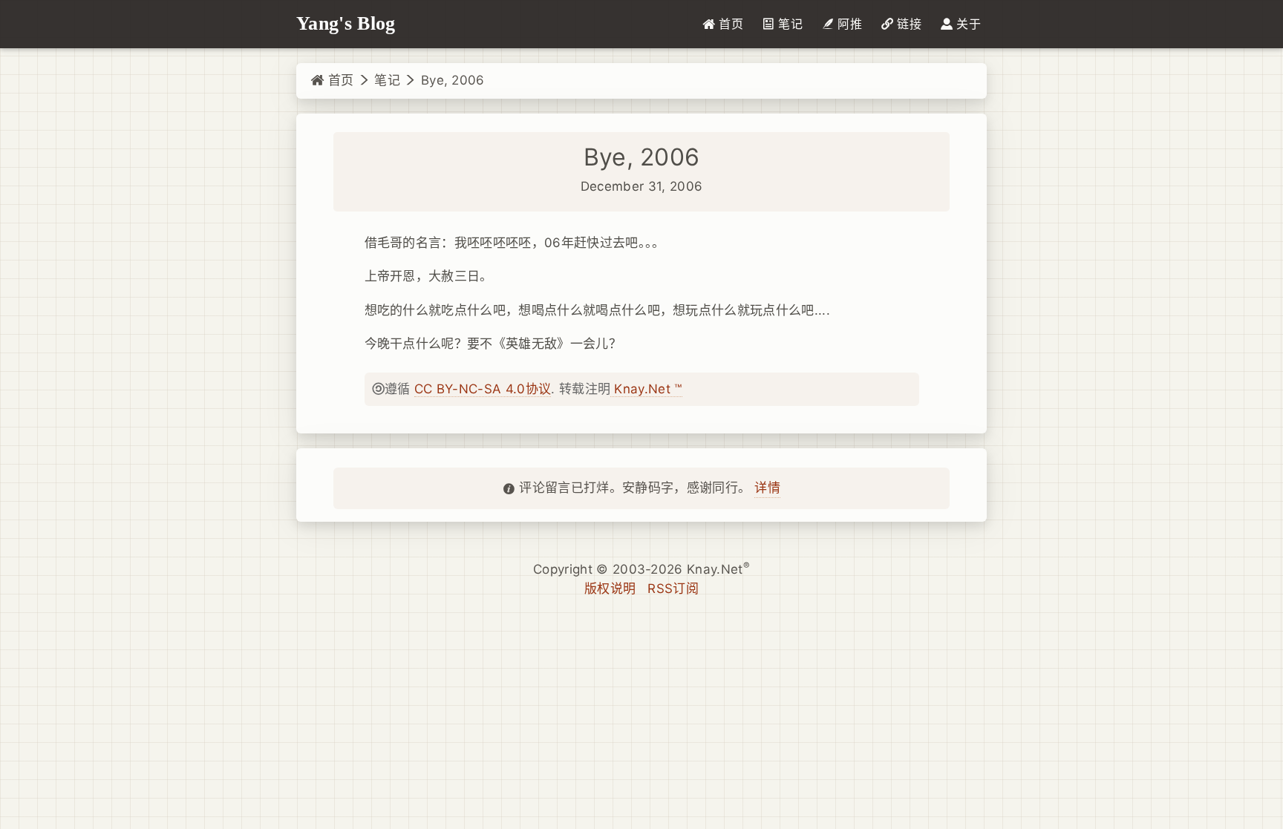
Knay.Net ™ (646, 388)
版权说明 (610, 588)
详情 (767, 487)
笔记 (387, 80)
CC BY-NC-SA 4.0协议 (482, 388)
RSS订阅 (673, 588)
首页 (338, 80)
